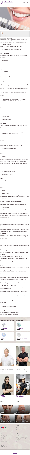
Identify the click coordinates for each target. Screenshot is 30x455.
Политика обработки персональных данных (6, 428)
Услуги (5, 38)
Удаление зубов (2, 438)
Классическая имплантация (4, 441)
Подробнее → (3, 329)
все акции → (17, 441)
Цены (7, 38)
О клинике (17, 426)
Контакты (17, 430)
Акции (17, 433)
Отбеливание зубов (3, 436)
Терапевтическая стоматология (4, 435)
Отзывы (11, 38)
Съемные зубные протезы (4, 442)
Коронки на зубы (2, 437)
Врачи (1, 38)
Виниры (1, 439)
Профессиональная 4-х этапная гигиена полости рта (22, 437)
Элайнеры (2, 440)
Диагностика (2, 434)
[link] (7, 326)
